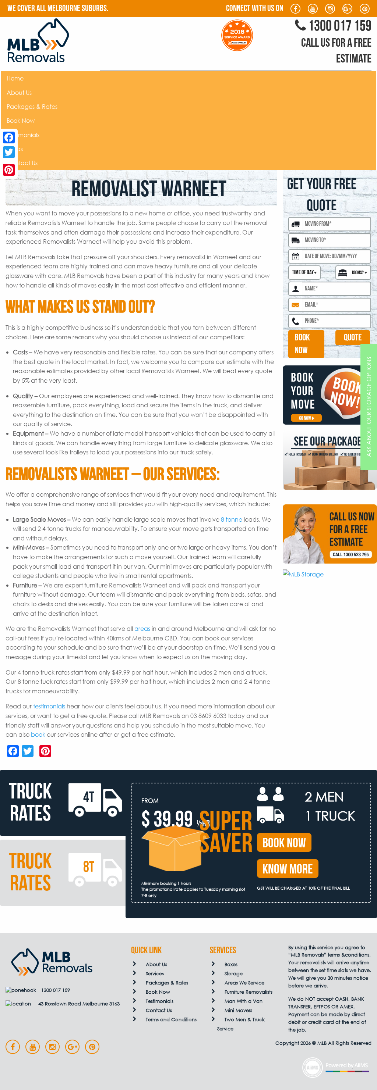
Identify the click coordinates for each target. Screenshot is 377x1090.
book (38, 734)
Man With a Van (244, 1001)
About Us (19, 92)
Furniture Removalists (248, 992)
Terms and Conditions (171, 1019)
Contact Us (22, 163)
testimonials (49, 706)
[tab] (63, 803)
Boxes (231, 964)
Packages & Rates (32, 106)
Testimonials (23, 135)
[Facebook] (8, 137)
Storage (234, 974)
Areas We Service (244, 983)
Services (155, 974)
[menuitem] (188, 78)
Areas (15, 149)
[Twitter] (8, 152)
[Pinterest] (8, 169)
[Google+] (8, 161)
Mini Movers (238, 1010)
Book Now (21, 120)
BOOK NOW (302, 344)
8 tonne (231, 519)
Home (15, 78)
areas (142, 628)
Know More (288, 869)
